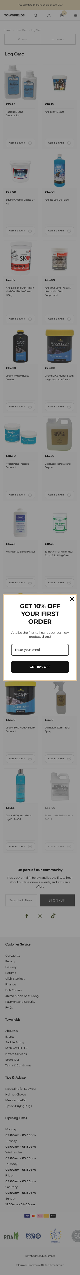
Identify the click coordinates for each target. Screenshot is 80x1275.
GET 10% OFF (40, 667)
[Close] (72, 599)
